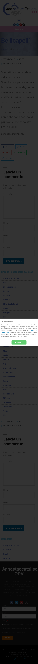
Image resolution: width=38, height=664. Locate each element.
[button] (19, 342)
